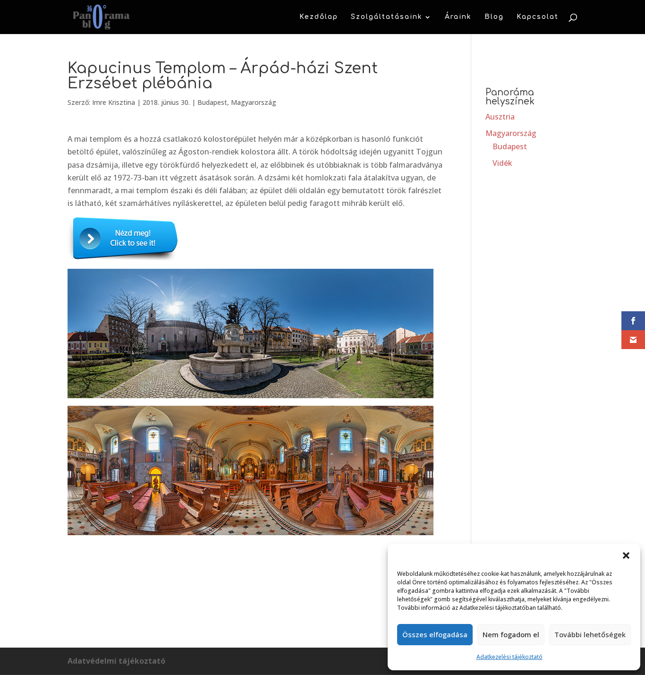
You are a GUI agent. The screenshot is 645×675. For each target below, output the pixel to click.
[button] (626, 555)
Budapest (212, 102)
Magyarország (253, 102)
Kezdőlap (318, 17)
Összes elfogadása (434, 634)
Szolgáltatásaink (387, 17)
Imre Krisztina (113, 102)
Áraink (458, 17)
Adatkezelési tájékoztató (509, 657)
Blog (494, 17)
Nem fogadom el (511, 634)
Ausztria (500, 116)
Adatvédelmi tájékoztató (116, 661)
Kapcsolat (538, 17)
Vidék (502, 163)
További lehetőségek (590, 634)
